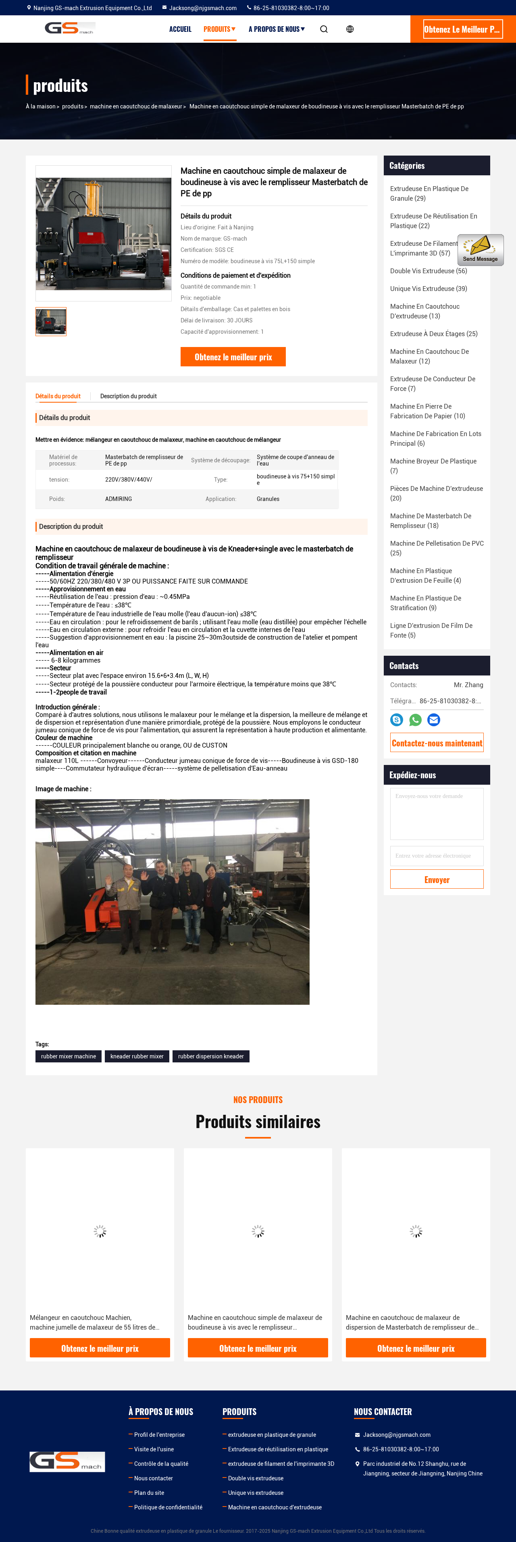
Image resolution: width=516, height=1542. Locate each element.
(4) (425, 575)
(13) (425, 311)
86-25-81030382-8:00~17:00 (290, 8)
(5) (431, 630)
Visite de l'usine (154, 1449)
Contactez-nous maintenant (437, 743)
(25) (434, 334)
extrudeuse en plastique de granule (272, 1435)
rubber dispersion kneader (211, 1056)
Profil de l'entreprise (159, 1435)
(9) (425, 603)
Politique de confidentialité (168, 1507)
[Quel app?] (415, 720)
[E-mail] (434, 720)
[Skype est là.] (396, 720)
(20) (436, 493)
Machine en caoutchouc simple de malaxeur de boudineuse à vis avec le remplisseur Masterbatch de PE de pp (255, 1323)
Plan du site (149, 1493)
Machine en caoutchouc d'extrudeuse (275, 1507)
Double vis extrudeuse (255, 1478)
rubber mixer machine (68, 1056)
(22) (433, 221)
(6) (435, 438)
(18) (430, 521)
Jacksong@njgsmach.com (203, 8)
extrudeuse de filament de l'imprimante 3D (281, 1464)
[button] (40, 1246)
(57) (428, 248)
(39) (428, 289)
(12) (429, 356)
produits (217, 29)
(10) (427, 411)
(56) (428, 271)
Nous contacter (153, 1478)
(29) (429, 193)
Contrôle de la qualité (161, 1464)
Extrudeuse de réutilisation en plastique (278, 1449)
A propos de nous (274, 29)
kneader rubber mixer (137, 1056)
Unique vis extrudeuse (255, 1493)
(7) (432, 384)
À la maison (41, 106)
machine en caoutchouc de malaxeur (136, 106)
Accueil (180, 29)
